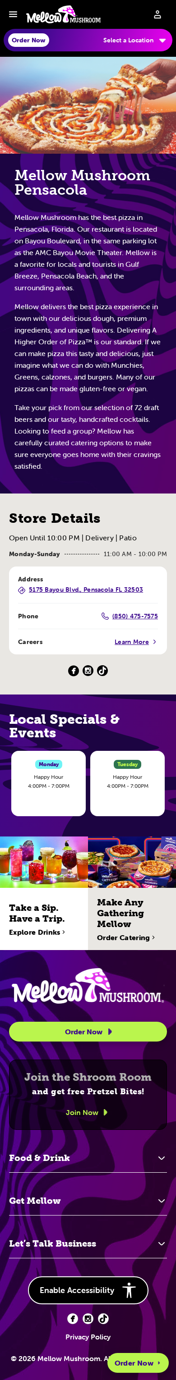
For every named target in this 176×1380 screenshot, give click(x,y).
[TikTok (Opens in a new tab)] (102, 670)
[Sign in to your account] (157, 14)
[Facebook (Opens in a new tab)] (73, 670)
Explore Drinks (34, 932)
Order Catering (123, 937)
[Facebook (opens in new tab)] (72, 1318)
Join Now (82, 1112)
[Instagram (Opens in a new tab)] (88, 670)
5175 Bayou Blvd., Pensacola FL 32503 (86, 590)
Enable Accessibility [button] (77, 1290)
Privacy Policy (88, 1336)
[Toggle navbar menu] (13, 14)
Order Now (134, 1362)
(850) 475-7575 (135, 616)
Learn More (132, 641)
